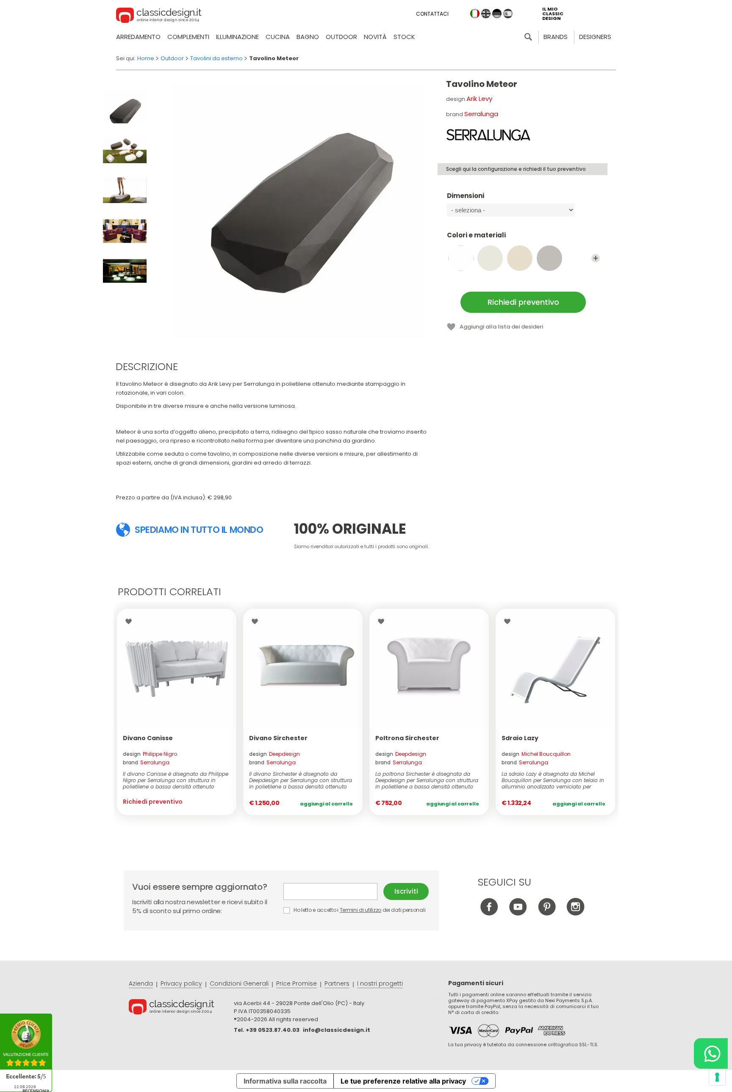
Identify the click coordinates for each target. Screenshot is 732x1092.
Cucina (278, 36)
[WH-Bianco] (490, 258)
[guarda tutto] (595, 258)
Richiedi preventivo (523, 302)
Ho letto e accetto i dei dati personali (358, 910)
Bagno (308, 36)
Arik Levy (479, 98)
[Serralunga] (488, 134)
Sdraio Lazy (520, 738)
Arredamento (138, 36)
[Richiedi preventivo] (176, 668)
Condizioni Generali (239, 983)
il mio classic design (552, 14)
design (150, 754)
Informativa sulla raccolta (285, 1081)
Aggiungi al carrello (326, 803)
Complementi (188, 36)
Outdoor (341, 36)
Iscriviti (406, 891)
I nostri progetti (380, 983)
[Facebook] (489, 913)
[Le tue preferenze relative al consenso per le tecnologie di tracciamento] (717, 1077)
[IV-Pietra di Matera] (520, 258)
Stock (404, 36)
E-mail (333, 891)
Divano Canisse (148, 738)
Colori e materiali (476, 235)
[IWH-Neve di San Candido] (461, 258)
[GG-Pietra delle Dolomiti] (549, 258)
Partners (336, 983)
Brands (555, 36)
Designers (595, 36)
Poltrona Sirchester (407, 738)
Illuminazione (237, 36)
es (508, 13)
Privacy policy (181, 983)
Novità (375, 36)
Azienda (141, 983)
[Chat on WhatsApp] (711, 1053)
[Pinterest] (546, 913)
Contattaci (432, 13)
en (486, 13)
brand (146, 762)
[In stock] (303, 668)
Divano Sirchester (278, 738)
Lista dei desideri (130, 621)
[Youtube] (518, 913)
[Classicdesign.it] (159, 16)
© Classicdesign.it (181, 1008)
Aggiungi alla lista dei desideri (501, 327)
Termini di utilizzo (360, 910)
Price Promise (296, 983)
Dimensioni (465, 196)
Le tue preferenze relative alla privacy (403, 1081)
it (475, 13)
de (497, 13)
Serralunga (481, 113)
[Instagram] (575, 913)
